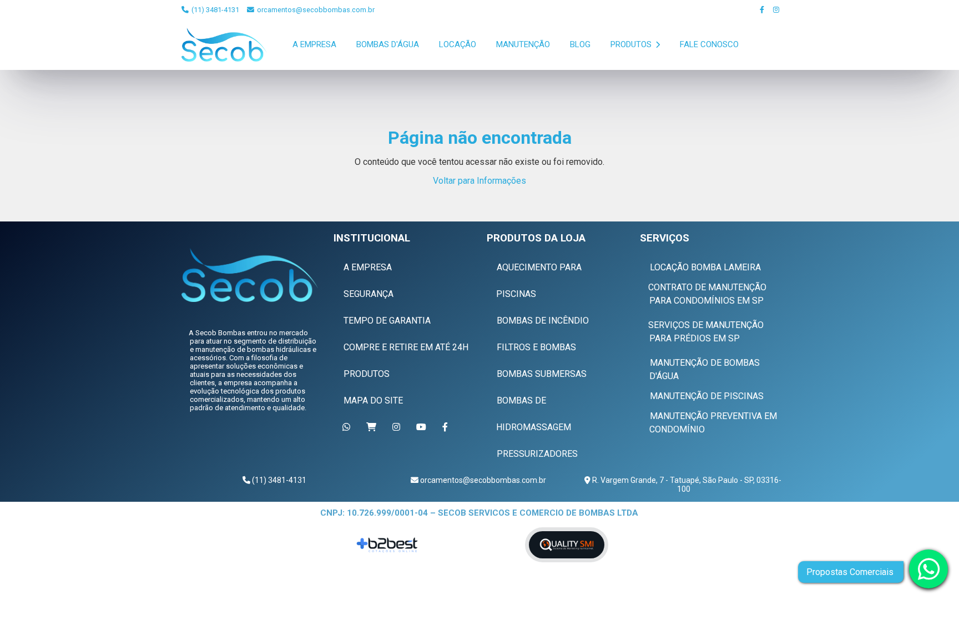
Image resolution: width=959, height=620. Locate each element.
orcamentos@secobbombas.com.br (315, 10)
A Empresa (314, 44)
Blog (580, 44)
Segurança (368, 294)
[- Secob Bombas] (224, 45)
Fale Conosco (709, 44)
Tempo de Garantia (387, 320)
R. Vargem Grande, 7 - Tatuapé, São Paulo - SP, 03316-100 (685, 484)
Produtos (632, 44)
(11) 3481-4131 (214, 10)
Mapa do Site (373, 400)
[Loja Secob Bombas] (373, 427)
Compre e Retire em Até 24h (406, 347)
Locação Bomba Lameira (705, 267)
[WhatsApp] (348, 427)
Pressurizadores (537, 453)
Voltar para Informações (479, 180)
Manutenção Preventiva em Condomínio (713, 423)
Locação (457, 44)
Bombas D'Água (387, 44)
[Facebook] (762, 10)
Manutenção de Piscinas (707, 396)
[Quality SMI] (566, 545)
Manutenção (523, 44)
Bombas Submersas (542, 374)
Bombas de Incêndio (543, 320)
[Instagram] (776, 10)
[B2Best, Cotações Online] (388, 545)
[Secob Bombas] (249, 275)
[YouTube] (423, 427)
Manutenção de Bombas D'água (704, 369)
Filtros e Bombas (536, 347)
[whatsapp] (928, 569)
